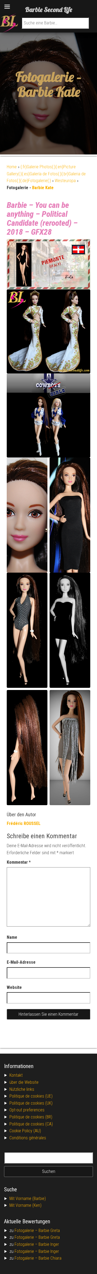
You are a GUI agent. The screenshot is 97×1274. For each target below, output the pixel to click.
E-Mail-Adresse (21, 962)
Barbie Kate (48, 91)
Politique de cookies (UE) (31, 1096)
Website (14, 987)
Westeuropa (65, 180)
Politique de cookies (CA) (31, 1124)
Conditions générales (27, 1137)
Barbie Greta (49, 1230)
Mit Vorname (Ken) (25, 1205)
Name (12, 937)
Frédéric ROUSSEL (23, 823)
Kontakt (16, 1075)
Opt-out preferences (26, 1109)
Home (12, 166)
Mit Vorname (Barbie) (27, 1198)
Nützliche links (21, 1089)
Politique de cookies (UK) (31, 1103)
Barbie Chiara (50, 1258)
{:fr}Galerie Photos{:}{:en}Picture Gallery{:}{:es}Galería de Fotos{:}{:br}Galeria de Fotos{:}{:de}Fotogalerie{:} (46, 173)
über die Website (24, 1082)
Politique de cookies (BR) (30, 1117)
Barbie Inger (49, 1244)
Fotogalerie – (27, 1230)
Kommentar (19, 862)
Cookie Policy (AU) (25, 1130)
